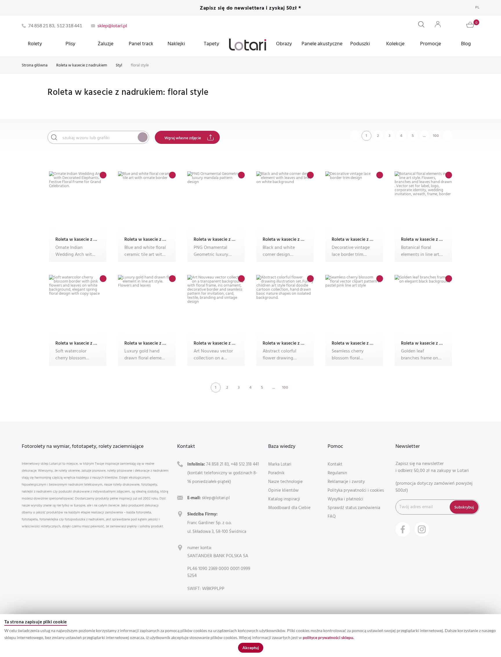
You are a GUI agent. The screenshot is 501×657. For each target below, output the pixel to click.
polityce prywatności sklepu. (328, 637)
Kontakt (335, 464)
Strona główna (35, 65)
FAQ (332, 516)
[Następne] (447, 135)
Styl (119, 65)
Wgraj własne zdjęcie (182, 138)
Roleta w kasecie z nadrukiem (81, 65)
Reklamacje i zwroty (346, 481)
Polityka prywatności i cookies (356, 490)
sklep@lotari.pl (216, 497)
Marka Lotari (279, 464)
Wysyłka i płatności (345, 498)
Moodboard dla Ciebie (289, 507)
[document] (250, 635)
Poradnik (276, 472)
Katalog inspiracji (284, 498)
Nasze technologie (285, 481)
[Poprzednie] (355, 135)
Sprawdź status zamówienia (354, 507)
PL (477, 7)
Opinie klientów (283, 490)
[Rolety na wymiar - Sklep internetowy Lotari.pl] (247, 44)
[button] (103, 175)
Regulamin (337, 472)
